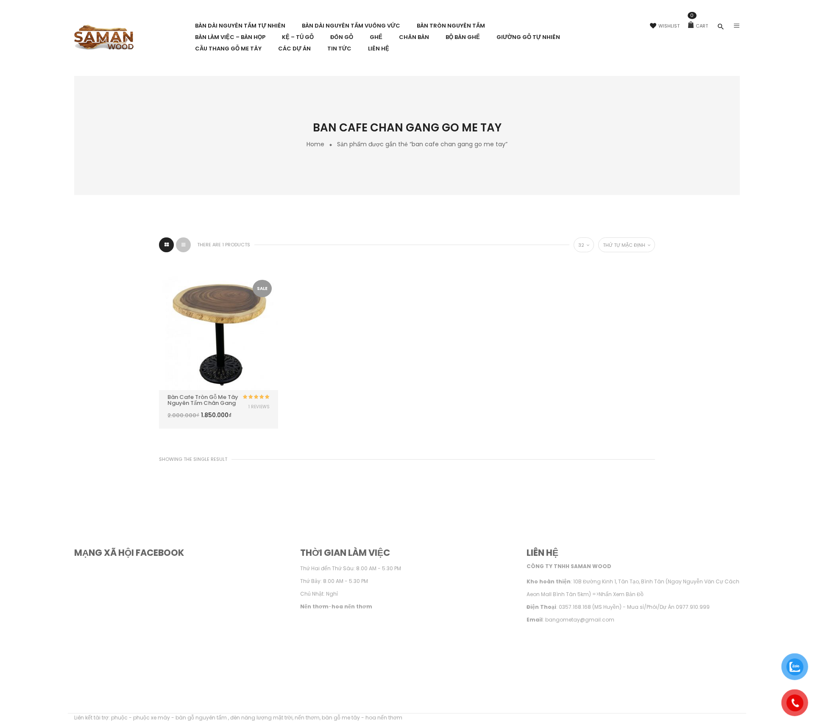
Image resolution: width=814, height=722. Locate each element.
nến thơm (307, 717)
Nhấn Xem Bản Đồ (621, 594)
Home (315, 144)
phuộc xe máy (151, 717)
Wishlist (669, 25)
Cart (699, 25)
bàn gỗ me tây (341, 717)
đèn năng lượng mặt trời (261, 717)
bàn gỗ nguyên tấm (202, 717)
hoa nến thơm (383, 717)
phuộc (119, 717)
